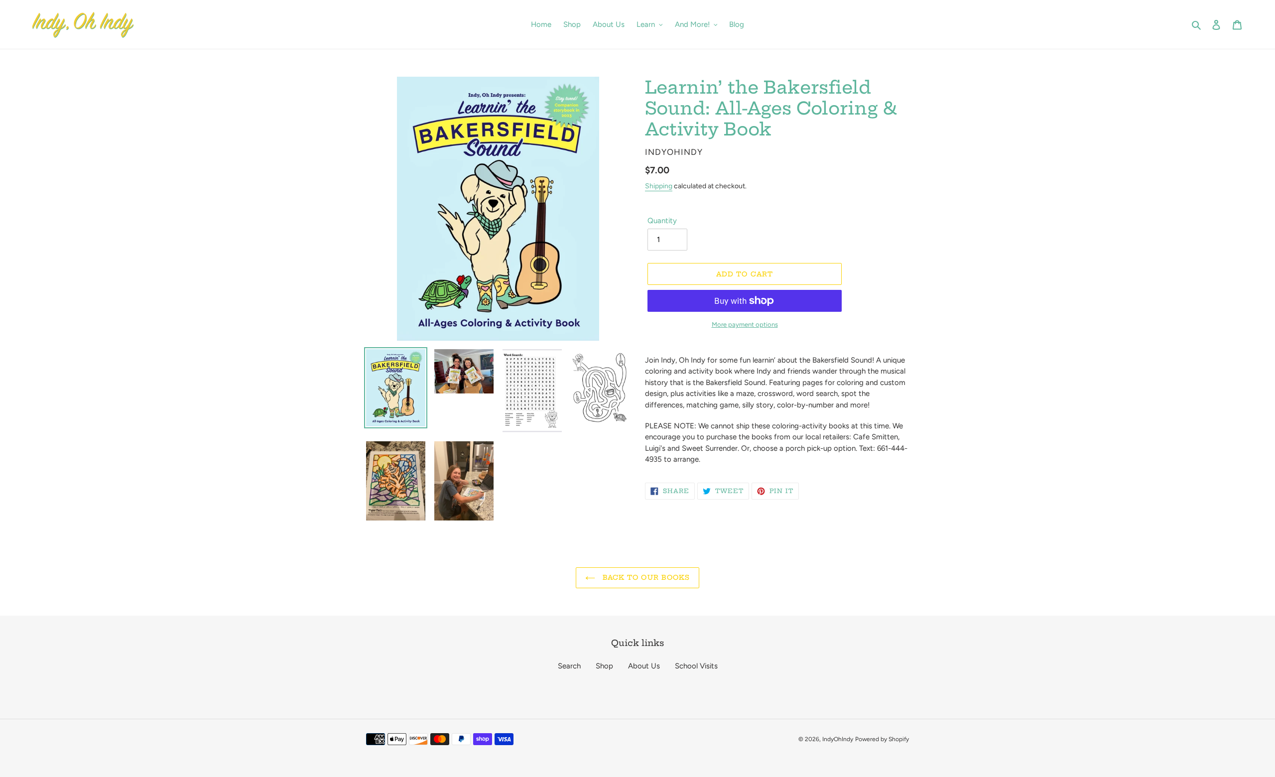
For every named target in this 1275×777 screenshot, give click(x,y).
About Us (644, 665)
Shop (604, 665)
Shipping (658, 186)
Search (569, 665)
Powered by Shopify (882, 739)
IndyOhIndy (837, 739)
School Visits (696, 665)
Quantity (662, 220)
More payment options (745, 324)
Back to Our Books (645, 577)
